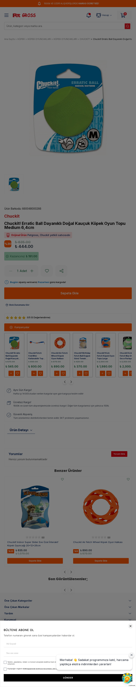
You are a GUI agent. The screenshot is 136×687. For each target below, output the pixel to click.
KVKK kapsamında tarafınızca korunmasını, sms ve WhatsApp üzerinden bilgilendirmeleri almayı (56, 669)
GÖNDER (68, 677)
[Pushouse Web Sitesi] (131, 685)
